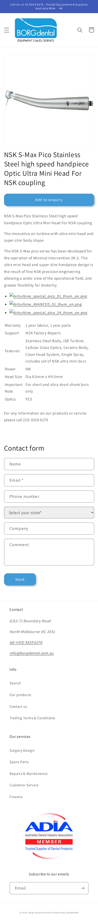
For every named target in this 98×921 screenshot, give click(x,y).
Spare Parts (19, 761)
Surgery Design (22, 750)
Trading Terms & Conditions (32, 717)
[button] (6, 30)
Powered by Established (66, 912)
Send (19, 579)
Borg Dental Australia (40, 912)
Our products (20, 694)
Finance (16, 796)
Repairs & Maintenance (29, 773)
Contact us (18, 706)
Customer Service (24, 785)
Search (15, 683)
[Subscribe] (82, 888)
